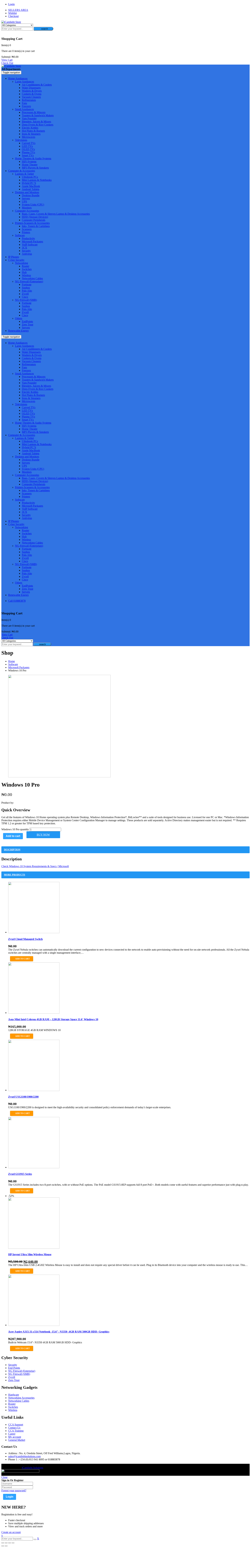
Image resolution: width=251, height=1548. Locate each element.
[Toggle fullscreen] (9, 1542)
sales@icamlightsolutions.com (24, 1456)
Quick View (126, 767)
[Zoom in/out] (13, 1542)
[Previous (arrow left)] (2, 1545)
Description (12, 849)
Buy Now (43, 834)
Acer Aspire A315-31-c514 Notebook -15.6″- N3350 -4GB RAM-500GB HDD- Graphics (58, 1331)
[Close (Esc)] (2, 1542)
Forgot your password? (13, 1490)
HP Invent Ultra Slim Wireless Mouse (29, 1254)
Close (4, 1477)
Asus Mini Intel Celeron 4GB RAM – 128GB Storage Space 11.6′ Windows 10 (53, 1019)
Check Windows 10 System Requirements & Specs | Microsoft (35, 866)
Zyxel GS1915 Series (20, 1173)
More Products (14, 875)
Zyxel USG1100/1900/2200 (23, 1096)
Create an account (11, 1532)
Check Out (7, 63)
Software (13, 664)
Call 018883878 (17, 600)
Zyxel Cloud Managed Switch (25, 939)
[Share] (6, 1542)
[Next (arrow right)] (6, 1545)
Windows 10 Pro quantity (15, 829)
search (44, 29)
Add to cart (13, 836)
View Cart (6, 59)
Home (11, 661)
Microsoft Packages (18, 667)
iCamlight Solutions (32, 1467)
